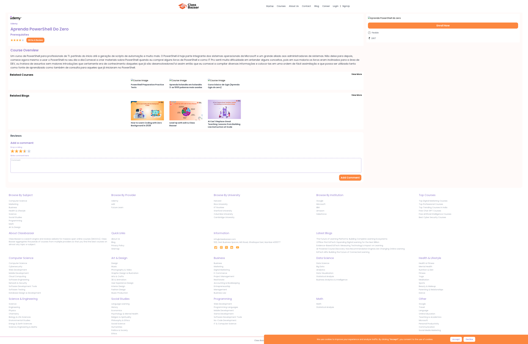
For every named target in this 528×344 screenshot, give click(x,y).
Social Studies (15, 217)
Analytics (320, 269)
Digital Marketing (222, 269)
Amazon (320, 210)
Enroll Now (443, 25)
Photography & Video (121, 269)
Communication (427, 327)
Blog (316, 6)
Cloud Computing (17, 276)
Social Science (118, 323)
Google (319, 200)
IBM (318, 207)
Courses (281, 6)
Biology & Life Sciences (20, 317)
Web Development (18, 269)
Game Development (224, 313)
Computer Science (18, 200)
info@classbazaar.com (225, 239)
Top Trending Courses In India (433, 207)
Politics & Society (119, 330)
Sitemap (115, 248)
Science (12, 214)
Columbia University (223, 214)
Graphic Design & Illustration (124, 273)
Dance (422, 293)
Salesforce (321, 214)
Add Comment (350, 177)
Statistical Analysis (325, 276)
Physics (12, 310)
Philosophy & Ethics (120, 320)
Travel (422, 307)
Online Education (427, 313)
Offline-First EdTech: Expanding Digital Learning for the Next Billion (347, 242)
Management (220, 289)
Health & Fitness (426, 263)
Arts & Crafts (117, 276)
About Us (294, 6)
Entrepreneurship (222, 286)
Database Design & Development (25, 293)
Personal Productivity (429, 323)
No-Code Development (225, 320)
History (114, 307)
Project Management (224, 276)
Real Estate (219, 279)
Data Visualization (324, 273)
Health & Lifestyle (17, 210)
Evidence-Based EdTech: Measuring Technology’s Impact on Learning (349, 245)
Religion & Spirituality (121, 317)
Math (11, 224)
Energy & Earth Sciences (20, 323)
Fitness (422, 273)
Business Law (220, 293)
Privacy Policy (117, 245)
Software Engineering (19, 279)
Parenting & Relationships (431, 289)
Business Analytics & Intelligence (331, 279)
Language (423, 310)
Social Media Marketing (430, 330)
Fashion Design (118, 289)
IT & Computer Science (225, 323)
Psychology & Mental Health (124, 313)
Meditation (424, 279)
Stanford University (223, 210)
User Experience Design (122, 283)
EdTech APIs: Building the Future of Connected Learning (342, 252)
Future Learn (117, 207)
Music (114, 266)
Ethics (114, 333)
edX (113, 204)
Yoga (421, 276)
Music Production (119, 293)
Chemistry (14, 313)
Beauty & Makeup (427, 286)
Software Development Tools (23, 286)
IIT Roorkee (219, 207)
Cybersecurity (15, 266)
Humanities (116, 327)
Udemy (114, 200)
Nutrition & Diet (426, 269)
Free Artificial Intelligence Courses (435, 214)
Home (269, 6)
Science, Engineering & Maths (23, 327)
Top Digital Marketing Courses (433, 200)
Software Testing (17, 289)
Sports (422, 283)
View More (356, 74)
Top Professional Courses (431, 204)
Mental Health (425, 266)
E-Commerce (220, 273)
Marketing (13, 204)
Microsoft (320, 204)
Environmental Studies (19, 320)
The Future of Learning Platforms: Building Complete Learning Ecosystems (351, 239)
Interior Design (118, 286)
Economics (116, 310)
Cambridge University (224, 217)
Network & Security (18, 283)
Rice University (221, 204)
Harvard (217, 200)
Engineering (14, 307)
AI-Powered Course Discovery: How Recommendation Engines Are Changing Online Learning (360, 248)
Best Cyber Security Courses (432, 217)
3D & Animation (118, 279)
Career (326, 6)
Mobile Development (19, 273)
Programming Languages (226, 307)
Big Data (320, 266)
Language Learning (120, 304)
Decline (469, 339)
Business (13, 207)
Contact (306, 6)
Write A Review (35, 40)
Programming (15, 220)
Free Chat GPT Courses (430, 210)
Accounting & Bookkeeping (227, 283)
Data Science (322, 263)
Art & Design (15, 227)
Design (114, 263)
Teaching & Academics (430, 317)
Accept (456, 339)
